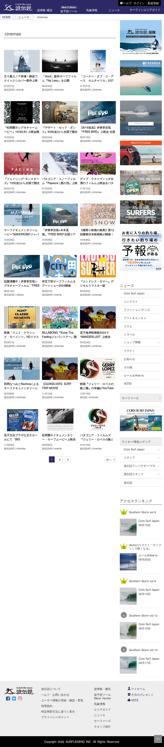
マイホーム (138, 689)
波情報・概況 (102, 689)
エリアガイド (102, 709)
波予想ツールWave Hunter (102, 696)
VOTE (134, 700)
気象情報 (99, 704)
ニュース (23, 17)
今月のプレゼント (142, 695)
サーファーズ (102, 721)
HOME (6, 17)
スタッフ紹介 (102, 726)
